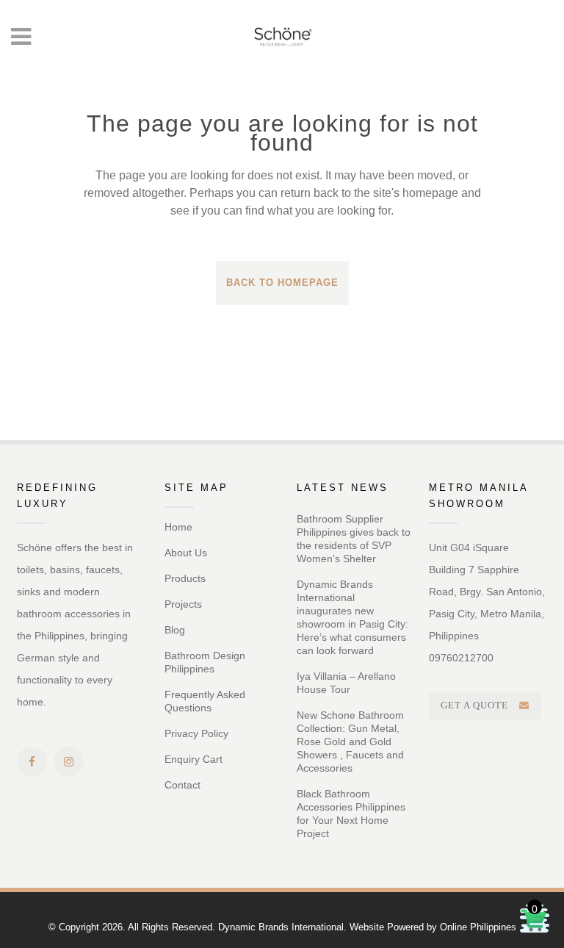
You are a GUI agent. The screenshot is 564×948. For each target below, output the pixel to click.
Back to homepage (282, 282)
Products (185, 578)
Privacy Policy (196, 733)
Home (178, 527)
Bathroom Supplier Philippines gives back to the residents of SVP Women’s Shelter (354, 538)
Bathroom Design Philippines (204, 662)
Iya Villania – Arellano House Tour (346, 682)
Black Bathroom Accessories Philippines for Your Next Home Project (351, 813)
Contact (182, 785)
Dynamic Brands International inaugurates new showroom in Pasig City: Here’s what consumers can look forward (352, 617)
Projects (183, 604)
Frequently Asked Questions (204, 701)
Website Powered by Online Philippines (433, 927)
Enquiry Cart (193, 759)
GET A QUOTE (474, 705)
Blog (174, 630)
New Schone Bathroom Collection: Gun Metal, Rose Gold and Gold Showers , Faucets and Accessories (350, 741)
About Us (185, 553)
